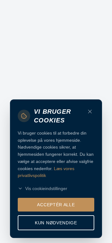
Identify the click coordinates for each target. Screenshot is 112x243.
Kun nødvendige (56, 222)
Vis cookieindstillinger (46, 188)
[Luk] (90, 111)
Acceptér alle (56, 204)
